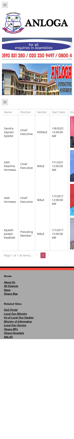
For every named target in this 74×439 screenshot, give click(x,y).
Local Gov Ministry (15, 313)
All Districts (11, 286)
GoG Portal (11, 309)
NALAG (8, 337)
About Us (9, 282)
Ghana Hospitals (14, 333)
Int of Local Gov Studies (19, 317)
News (7, 290)
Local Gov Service (15, 325)
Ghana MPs (11, 329)
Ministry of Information (18, 321)
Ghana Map (11, 293)
